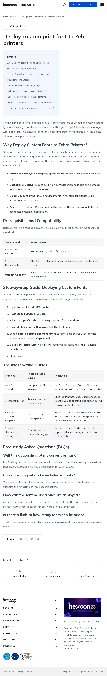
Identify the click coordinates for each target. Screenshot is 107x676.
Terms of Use (9, 671)
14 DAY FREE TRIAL (83, 4)
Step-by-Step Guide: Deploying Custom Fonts (28, 74)
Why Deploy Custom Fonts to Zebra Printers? (28, 62)
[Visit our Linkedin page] (32, 539)
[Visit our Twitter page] (26, 539)
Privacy (20, 671)
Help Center (28, 4)
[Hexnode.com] (10, 4)
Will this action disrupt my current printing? (27, 91)
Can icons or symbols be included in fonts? (27, 96)
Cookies (29, 671)
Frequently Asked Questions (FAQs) (24, 85)
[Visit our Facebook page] (21, 539)
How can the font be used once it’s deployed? (29, 102)
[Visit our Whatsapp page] (37, 539)
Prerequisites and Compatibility (21, 68)
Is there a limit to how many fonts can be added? (31, 108)
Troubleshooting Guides (18, 80)
